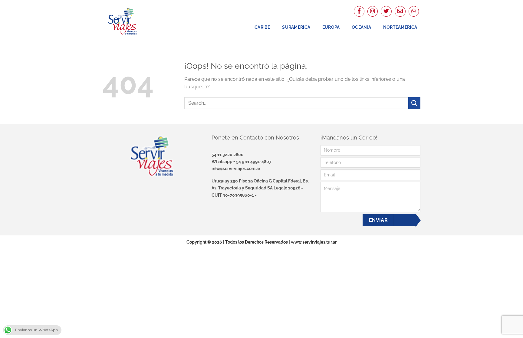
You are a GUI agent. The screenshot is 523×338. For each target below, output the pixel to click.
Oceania (361, 27)
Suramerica (296, 27)
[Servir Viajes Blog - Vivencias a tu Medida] (133, 21)
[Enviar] (414, 103)
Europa (331, 27)
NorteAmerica (400, 27)
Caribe (262, 27)
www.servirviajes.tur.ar (314, 241)
